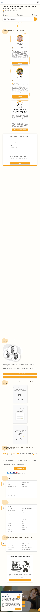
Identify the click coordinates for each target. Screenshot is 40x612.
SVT (23, 493)
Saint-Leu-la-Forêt (11, 510)
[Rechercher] (35, 19)
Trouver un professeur (20, 468)
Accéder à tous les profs (20, 580)
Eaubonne (10, 506)
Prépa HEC (24, 545)
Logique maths (10, 490)
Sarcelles (24, 514)
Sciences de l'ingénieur (12, 486)
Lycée (9, 543)
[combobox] (19, 142)
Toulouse (9, 525)
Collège (23, 541)
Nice (23, 525)
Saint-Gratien (24, 510)
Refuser (12, 608)
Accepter (18, 608)
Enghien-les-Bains (25, 512)
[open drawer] (37, 2)
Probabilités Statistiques (12, 488)
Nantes (9, 527)
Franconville (10, 508)
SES (8, 493)
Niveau (11, 145)
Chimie (23, 484)
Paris (23, 521)
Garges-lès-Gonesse (12, 516)
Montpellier (24, 527)
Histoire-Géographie (12, 495)
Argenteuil (10, 512)
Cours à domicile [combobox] (14, 153)
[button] (20, 19)
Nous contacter (20, 377)
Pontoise (24, 516)
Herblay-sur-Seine (25, 517)
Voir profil (20, 63)
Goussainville (10, 519)
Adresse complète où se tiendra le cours (18, 156)
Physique (9, 484)
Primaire (9, 541)
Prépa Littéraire (11, 547)
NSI (23, 490)
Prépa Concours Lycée (26, 543)
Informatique (24, 486)
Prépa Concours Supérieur (27, 547)
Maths (9, 482)
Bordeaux (24, 529)
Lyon (23, 523)
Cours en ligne (10, 531)
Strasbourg (10, 529)
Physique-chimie (25, 482)
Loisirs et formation (26, 549)
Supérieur (10, 549)
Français (9, 492)
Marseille (9, 523)
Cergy (9, 514)
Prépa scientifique (11, 545)
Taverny (9, 521)
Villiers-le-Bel (25, 519)
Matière (12, 140)
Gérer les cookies (4, 608)
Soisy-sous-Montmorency (27, 508)
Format (11, 151)
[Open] (29, 142)
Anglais (23, 492)
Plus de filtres (20, 22)
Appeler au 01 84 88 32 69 (20, 373)
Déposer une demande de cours (20, 129)
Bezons (9, 517)
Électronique (24, 488)
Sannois (23, 506)
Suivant (20, 163)
